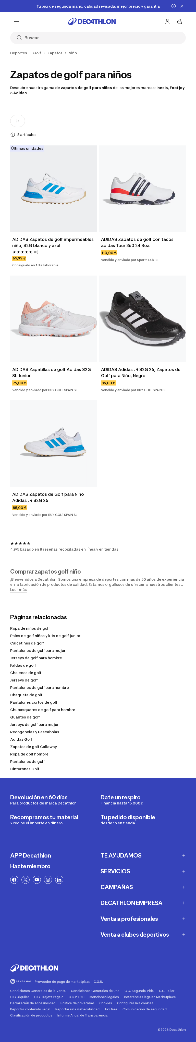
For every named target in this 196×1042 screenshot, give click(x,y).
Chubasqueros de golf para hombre (42, 710)
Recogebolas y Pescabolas (34, 732)
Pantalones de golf (27, 761)
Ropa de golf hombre (29, 754)
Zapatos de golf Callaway (33, 747)
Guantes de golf (25, 717)
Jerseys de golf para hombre (36, 658)
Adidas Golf (21, 739)
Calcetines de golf (27, 643)
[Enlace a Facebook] (14, 880)
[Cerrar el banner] (182, 6)
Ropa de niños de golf (30, 628)
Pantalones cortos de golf (33, 702)
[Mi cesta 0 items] (180, 21)
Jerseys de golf (24, 680)
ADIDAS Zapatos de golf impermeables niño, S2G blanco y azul (53, 242)
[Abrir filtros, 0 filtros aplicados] (17, 121)
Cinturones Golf (24, 769)
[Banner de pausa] (173, 6)
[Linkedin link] (59, 880)
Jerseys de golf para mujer (34, 724)
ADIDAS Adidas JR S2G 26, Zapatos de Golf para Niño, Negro (141, 372)
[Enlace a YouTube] (37, 880)
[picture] (53, 188)
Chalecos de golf (25, 673)
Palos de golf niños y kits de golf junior (45, 636)
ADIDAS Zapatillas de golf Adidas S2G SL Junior (52, 372)
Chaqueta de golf (26, 695)
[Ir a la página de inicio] (92, 21)
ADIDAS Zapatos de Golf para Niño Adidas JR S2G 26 (48, 497)
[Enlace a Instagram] (48, 880)
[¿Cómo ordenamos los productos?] (12, 134)
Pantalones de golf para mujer (38, 650)
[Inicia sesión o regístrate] (167, 21)
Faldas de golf (23, 665)
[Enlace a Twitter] (25, 880)
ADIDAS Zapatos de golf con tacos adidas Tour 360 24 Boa (138, 242)
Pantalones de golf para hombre (39, 687)
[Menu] (16, 21)
